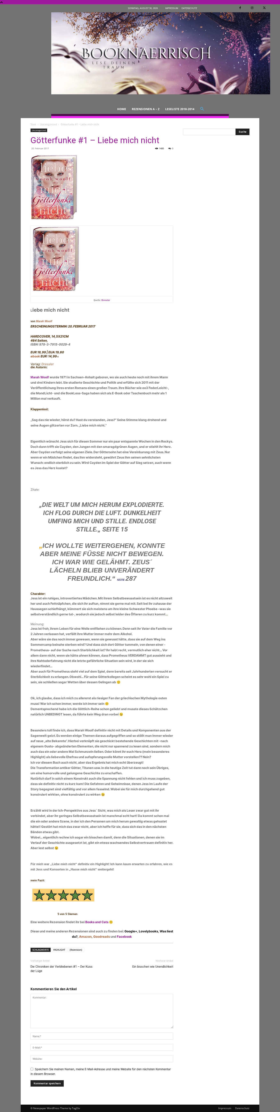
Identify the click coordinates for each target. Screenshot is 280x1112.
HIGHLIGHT (59, 949)
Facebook (124, 937)
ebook (36, 356)
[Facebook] (240, 7)
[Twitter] (264, 7)
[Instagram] (252, 7)
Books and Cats (96, 922)
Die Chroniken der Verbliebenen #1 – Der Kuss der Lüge (61, 969)
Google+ (130, 931)
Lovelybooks (148, 931)
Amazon (85, 937)
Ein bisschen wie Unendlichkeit (152, 966)
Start (33, 124)
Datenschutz (242, 1108)
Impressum (224, 1108)
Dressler (105, 300)
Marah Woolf (44, 321)
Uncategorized (48, 124)
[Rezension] (76, 949)
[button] (202, 109)
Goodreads (101, 937)
